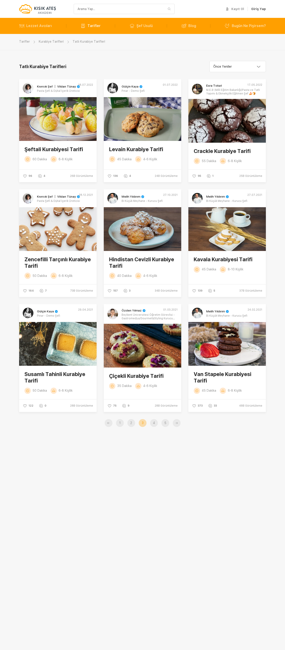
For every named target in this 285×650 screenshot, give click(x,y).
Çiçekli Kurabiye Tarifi (136, 376)
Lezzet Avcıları (39, 26)
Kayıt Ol (237, 9)
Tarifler (94, 26)
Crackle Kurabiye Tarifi (222, 151)
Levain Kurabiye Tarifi (136, 149)
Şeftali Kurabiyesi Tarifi (53, 149)
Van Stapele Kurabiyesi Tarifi (222, 377)
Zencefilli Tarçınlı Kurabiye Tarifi (57, 262)
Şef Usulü (144, 26)
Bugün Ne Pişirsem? (249, 26)
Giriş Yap (258, 9)
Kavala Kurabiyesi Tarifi (223, 259)
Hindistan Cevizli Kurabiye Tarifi (141, 262)
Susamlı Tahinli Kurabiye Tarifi (54, 377)
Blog (192, 26)
